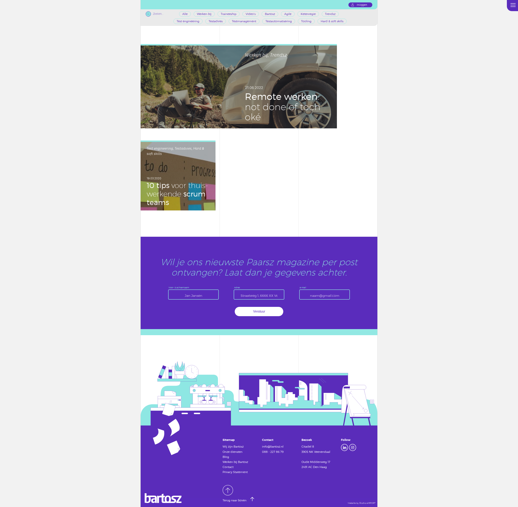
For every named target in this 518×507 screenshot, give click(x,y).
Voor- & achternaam (179, 287)
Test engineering (188, 21)
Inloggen (362, 4)
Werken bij (204, 14)
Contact (228, 467)
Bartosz (270, 14)
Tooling (306, 21)
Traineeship (228, 14)
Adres (237, 287)
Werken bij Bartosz (235, 462)
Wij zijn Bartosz (233, 446)
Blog (226, 456)
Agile (287, 14)
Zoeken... (158, 14)
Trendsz (330, 14)
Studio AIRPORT (367, 503)
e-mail (303, 287)
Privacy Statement (235, 472)
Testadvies (216, 21)
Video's (251, 14)
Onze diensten (232, 451)
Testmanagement (244, 21)
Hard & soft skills (332, 21)
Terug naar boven (235, 500)
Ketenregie (308, 14)
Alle (185, 14)
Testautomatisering (278, 21)
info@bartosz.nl (272, 446)
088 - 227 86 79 (272, 451)
